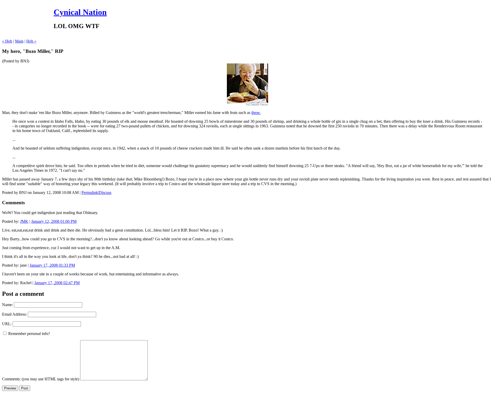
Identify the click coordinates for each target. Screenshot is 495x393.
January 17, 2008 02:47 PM (57, 283)
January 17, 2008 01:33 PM (52, 265)
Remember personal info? (28, 333)
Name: (7, 304)
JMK (24, 221)
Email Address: (14, 314)
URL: (7, 324)
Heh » (31, 41)
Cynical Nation (80, 12)
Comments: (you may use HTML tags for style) (40, 379)
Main (19, 41)
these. (256, 112)
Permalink (89, 192)
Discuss (105, 192)
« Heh (7, 41)
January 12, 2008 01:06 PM (54, 221)
